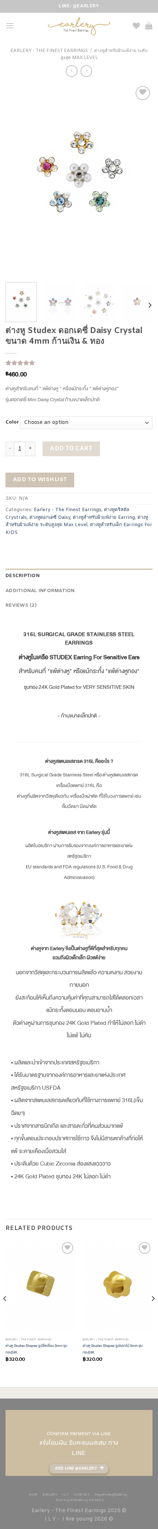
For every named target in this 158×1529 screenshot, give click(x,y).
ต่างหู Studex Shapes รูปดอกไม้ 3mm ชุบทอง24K (113, 1349)
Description (23, 576)
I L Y (65, 1494)
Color (12, 422)
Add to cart (71, 449)
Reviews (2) (21, 605)
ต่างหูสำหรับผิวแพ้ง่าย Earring (104, 517)
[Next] (140, 180)
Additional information (40, 591)
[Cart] (148, 26)
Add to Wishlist (40, 479)
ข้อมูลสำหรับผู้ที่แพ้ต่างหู (111, 1494)
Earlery (50, 1494)
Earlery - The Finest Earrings (49, 51)
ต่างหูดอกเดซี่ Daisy (49, 517)
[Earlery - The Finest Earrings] (79, 26)
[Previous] (17, 180)
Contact (82, 1494)
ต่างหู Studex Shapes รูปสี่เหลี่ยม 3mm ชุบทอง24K (36, 1349)
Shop (33, 1494)
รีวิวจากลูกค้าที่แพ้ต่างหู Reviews (80, 1500)
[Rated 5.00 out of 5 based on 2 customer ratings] (79, 363)
